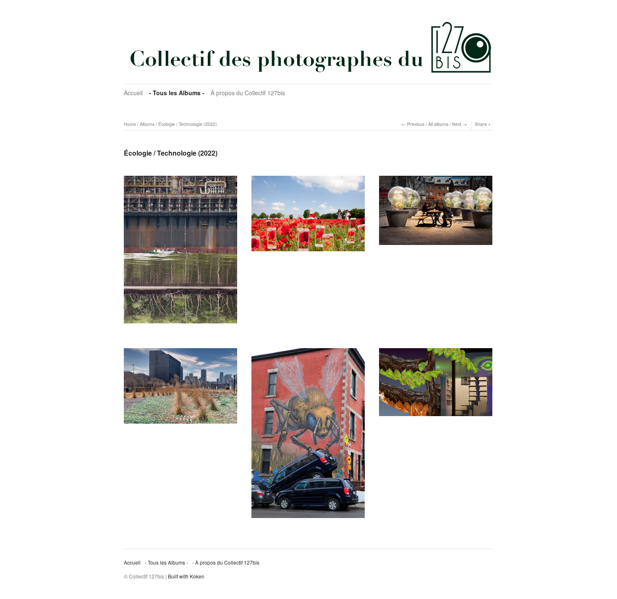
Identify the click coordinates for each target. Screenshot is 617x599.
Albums (147, 124)
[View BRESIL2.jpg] (180, 252)
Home (130, 124)
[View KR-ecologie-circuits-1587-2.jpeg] (180, 389)
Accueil (133, 93)
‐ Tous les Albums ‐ (176, 93)
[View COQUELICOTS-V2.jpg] (308, 216)
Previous (415, 124)
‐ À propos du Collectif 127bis (225, 562)
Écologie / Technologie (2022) (187, 124)
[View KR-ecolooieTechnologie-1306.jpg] (308, 436)
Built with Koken (186, 576)
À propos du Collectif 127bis (248, 93)
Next (456, 124)
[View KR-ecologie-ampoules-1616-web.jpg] (435, 213)
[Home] (308, 47)
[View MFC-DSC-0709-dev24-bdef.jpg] (435, 385)
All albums (438, 124)
